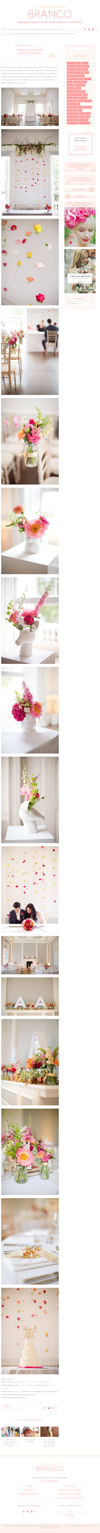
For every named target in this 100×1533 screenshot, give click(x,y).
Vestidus (82, 116)
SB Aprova (88, 101)
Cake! (69, 72)
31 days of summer (74, 63)
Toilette (79, 110)
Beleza (86, 66)
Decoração (16, 60)
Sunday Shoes (71, 110)
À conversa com (84, 123)
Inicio (4, 29)
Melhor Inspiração (9, 34)
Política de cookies (70, 1490)
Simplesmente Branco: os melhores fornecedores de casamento (50, 11)
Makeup (82, 91)
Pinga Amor (83, 98)
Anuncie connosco (52, 29)
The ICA (18, 1391)
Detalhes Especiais (73, 79)
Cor (7, 60)
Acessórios (84, 63)
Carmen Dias (55, 1527)
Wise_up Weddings (73, 120)
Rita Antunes (89, 1525)
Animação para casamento (75, 66)
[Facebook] (85, 29)
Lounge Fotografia (73, 91)
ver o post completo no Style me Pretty (33, 1382)
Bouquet (85, 69)
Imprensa (30, 1490)
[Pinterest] (89, 29)
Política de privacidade (70, 1498)
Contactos (70, 1486)
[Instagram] (97, 29)
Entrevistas (25, 34)
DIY (81, 79)
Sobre (29, 1486)
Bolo (79, 69)
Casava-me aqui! (67, 34)
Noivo (69, 98)
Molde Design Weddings (74, 94)
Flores (25, 60)
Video (87, 116)
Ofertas (75, 98)
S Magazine (87, 107)
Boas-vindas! (71, 69)
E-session (87, 79)
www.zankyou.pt (50, 1481)
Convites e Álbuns (78, 72)
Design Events (80, 75)
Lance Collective (63, 1525)
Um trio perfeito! (85, 113)
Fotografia (70, 85)
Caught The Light (26, 1385)
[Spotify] (93, 29)
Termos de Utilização (70, 1494)
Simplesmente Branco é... (75, 107)
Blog (11, 29)
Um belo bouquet (73, 113)
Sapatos (80, 101)
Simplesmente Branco (73, 104)
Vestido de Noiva (72, 116)
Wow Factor (84, 120)
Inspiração (35, 60)
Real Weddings (48, 60)
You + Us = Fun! (73, 123)
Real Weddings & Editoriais (45, 34)
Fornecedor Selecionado (80, 82)
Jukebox (78, 88)
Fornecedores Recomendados (28, 29)
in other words (80, 85)
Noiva (85, 94)
